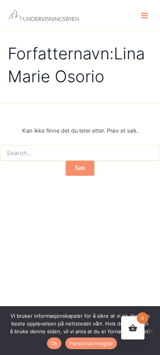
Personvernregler (91, 343)
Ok (54, 343)
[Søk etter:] (80, 153)
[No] (150, 330)
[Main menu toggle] (144, 15)
